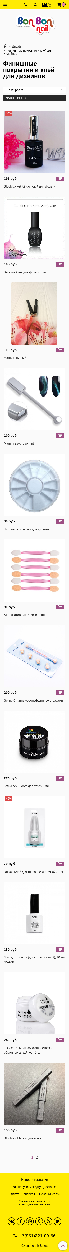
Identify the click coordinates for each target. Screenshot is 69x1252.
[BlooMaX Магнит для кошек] (34, 1094)
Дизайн (17, 46)
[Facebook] (21, 1221)
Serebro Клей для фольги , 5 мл (26, 272)
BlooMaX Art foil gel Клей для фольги (29, 186)
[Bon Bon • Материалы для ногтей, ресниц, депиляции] (34, 23)
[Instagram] (30, 1221)
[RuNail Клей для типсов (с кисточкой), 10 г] (34, 827)
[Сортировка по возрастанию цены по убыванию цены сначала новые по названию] (34, 90)
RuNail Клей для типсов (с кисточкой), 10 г (33, 872)
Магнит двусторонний (19, 443)
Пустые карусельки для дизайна (26, 529)
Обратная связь (49, 1194)
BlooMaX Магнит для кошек (23, 1138)
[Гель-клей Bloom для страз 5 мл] (34, 742)
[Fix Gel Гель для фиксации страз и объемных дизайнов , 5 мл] (34, 1003)
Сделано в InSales (34, 1245)
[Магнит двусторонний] (34, 399)
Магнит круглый (15, 357)
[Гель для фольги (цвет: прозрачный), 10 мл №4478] (34, 913)
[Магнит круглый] (34, 313)
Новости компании (34, 1179)
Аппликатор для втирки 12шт (24, 614)
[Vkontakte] (11, 1221)
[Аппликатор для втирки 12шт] (34, 570)
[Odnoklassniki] (39, 1221)
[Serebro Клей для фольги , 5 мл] (34, 228)
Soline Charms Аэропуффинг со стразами (33, 700)
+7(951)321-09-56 (37, 1235)
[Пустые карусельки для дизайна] (34, 485)
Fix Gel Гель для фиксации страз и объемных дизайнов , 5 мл (28, 1050)
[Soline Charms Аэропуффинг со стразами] (34, 656)
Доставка (50, 1187)
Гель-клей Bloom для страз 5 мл (26, 786)
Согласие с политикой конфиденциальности (34, 1203)
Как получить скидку (26, 1187)
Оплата (14, 1194)
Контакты (28, 1194)
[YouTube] (48, 1221)
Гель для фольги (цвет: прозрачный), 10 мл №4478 (34, 960)
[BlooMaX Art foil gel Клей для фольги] (34, 142)
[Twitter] (57, 1221)
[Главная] (6, 46)
